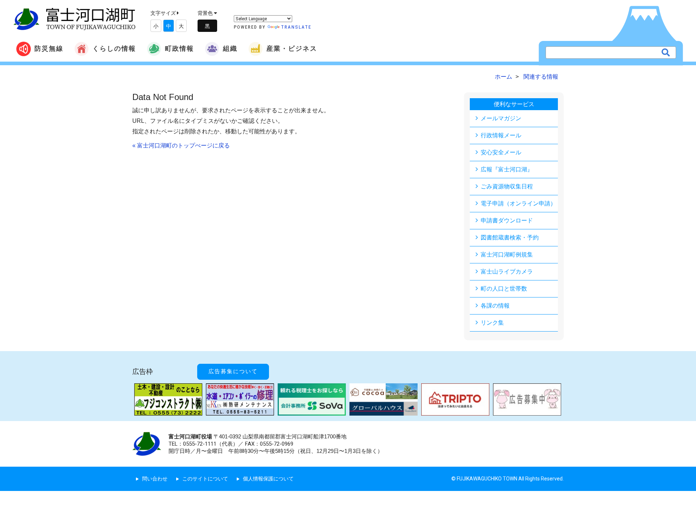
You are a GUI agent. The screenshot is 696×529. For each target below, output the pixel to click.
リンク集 (492, 323)
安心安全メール (501, 152)
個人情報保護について (268, 479)
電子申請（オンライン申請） (518, 203)
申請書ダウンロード (507, 220)
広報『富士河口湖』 (507, 169)
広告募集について (233, 371)
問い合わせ (154, 479)
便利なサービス (514, 104)
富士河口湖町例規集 (507, 254)
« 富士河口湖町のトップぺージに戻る (181, 145)
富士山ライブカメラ (507, 271)
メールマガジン (501, 118)
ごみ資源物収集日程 (507, 186)
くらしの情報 (114, 48)
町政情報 (179, 48)
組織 (230, 48)
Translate (296, 27)
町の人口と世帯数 (504, 289)
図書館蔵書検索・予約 (510, 237)
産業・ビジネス (291, 48)
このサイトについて (205, 479)
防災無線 (48, 48)
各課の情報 (495, 306)
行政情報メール (501, 135)
